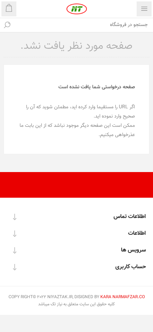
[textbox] (83, 25)
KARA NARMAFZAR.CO (122, 297)
